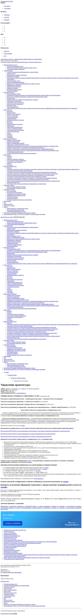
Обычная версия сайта (7, 1)
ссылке (29, 462)
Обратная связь (5, 581)
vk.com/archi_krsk (45, 396)
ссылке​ (23, 425)
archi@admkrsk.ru (21, 393)
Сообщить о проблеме (12, 523)
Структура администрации (18, 378)
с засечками (7, 8)
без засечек (7, 6)
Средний (6, 17)
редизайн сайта (9, 613)
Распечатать (5, 571)
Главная (6, 372)
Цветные (6, 51)
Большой (6, 19)
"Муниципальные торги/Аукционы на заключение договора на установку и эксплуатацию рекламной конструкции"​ (41, 508)
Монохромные (8, 53)
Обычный (7, 15)
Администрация (12, 375)
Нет (5, 56)
